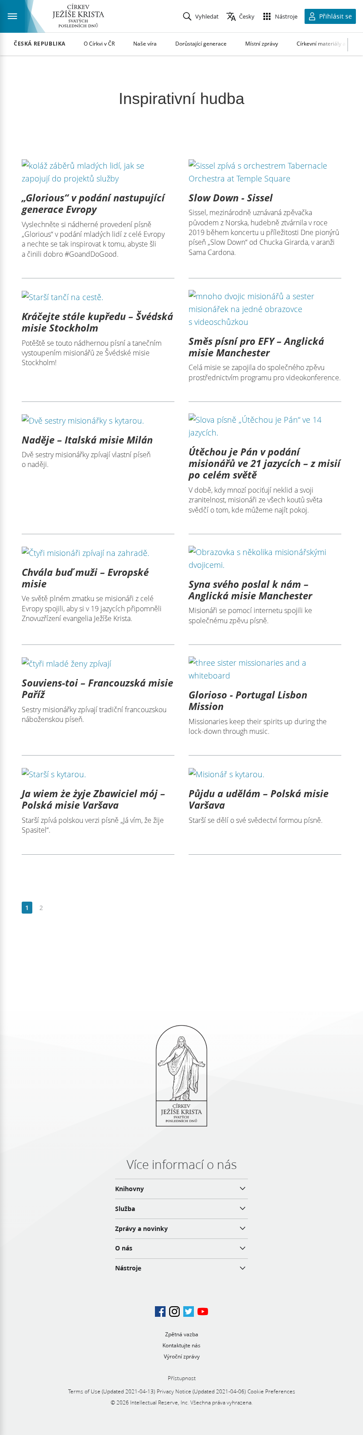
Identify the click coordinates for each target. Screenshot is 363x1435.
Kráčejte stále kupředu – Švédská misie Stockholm (97, 321)
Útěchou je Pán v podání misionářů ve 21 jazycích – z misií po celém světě (264, 463)
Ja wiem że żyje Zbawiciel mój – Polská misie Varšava (93, 799)
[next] (55, 908)
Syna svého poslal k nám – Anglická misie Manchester (250, 589)
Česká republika (40, 44)
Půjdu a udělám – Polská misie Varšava (258, 799)
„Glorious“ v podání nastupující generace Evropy (93, 203)
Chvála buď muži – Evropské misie (85, 577)
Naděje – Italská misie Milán (87, 439)
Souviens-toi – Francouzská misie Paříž (97, 688)
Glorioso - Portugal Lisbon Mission (248, 700)
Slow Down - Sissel (231, 197)
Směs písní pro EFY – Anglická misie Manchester (256, 346)
